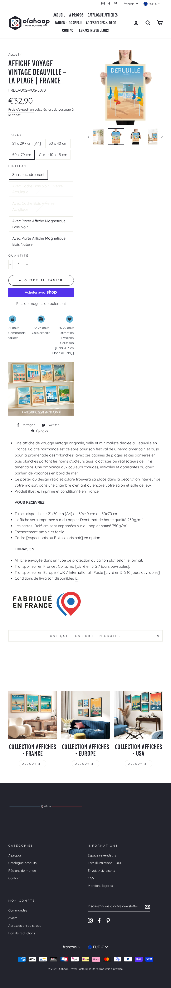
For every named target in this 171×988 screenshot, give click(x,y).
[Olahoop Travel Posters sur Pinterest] (108, 920)
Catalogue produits (22, 863)
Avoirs (12, 918)
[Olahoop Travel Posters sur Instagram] (90, 920)
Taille (15, 134)
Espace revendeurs (102, 855)
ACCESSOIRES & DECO (101, 22)
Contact (14, 878)
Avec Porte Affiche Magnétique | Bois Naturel (39, 241)
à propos (76, 15)
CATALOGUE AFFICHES (103, 15)
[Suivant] (160, 136)
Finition (17, 165)
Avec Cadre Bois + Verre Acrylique (33, 206)
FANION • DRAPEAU (68, 22)
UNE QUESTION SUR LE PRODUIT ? (85, 636)
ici (76, 578)
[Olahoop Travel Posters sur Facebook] (99, 920)
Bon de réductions (21, 933)
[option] (125, 87)
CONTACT (68, 30)
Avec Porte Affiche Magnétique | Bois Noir (39, 224)
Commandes (17, 910)
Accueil (59, 15)
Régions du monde (22, 871)
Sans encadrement (28, 174)
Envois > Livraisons (101, 871)
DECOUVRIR (32, 763)
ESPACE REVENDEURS (94, 30)
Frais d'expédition (21, 109)
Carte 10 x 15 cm (53, 154)
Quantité (18, 255)
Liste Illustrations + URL (105, 863)
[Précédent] (90, 136)
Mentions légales (100, 886)
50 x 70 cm (21, 154)
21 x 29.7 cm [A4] (26, 143)
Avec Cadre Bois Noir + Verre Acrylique (37, 189)
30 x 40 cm (58, 143)
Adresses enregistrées (24, 926)
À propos (14, 855)
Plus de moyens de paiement (41, 303)
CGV (91, 878)
